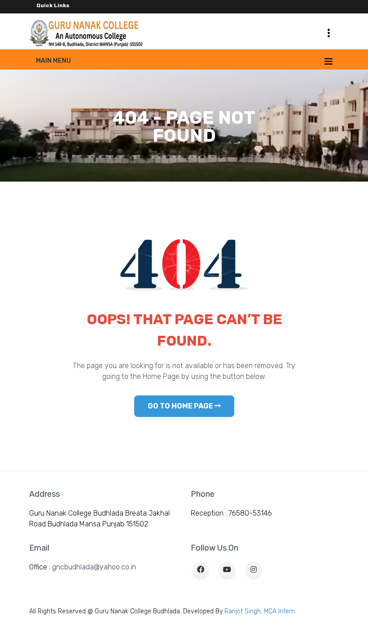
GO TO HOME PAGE (181, 406)
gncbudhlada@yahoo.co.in (94, 567)
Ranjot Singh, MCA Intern (259, 611)
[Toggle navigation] (328, 32)
